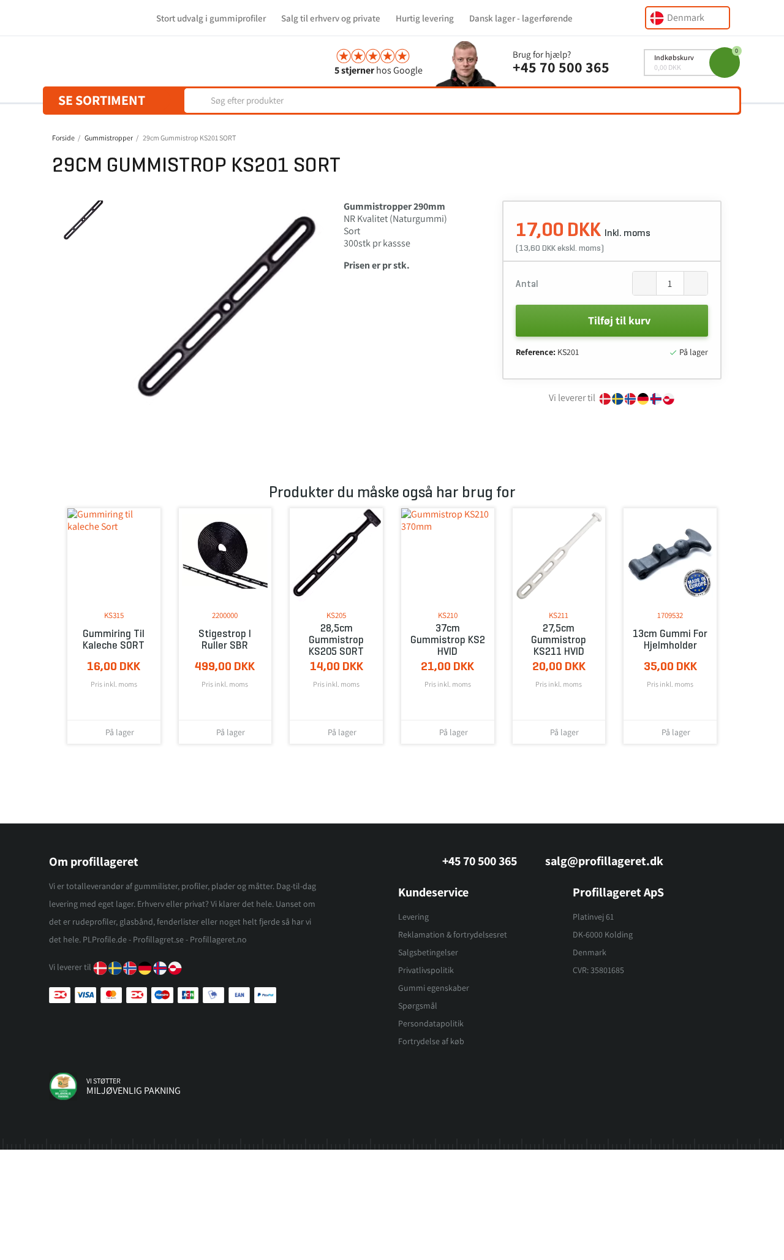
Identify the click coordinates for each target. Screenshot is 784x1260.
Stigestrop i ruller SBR (224, 639)
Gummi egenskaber (433, 987)
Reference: (536, 351)
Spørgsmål (417, 1005)
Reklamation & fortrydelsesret (452, 934)
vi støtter (103, 1080)
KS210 (448, 615)
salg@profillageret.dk (604, 861)
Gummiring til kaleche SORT (114, 639)
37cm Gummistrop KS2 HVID (447, 639)
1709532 (670, 615)
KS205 (336, 615)
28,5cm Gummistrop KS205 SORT (336, 639)
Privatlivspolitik (426, 970)
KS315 (114, 615)
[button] (124, 310)
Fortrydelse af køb (431, 1041)
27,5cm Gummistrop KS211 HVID (558, 639)
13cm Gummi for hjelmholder (670, 639)
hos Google (378, 70)
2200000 (225, 615)
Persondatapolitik (431, 1023)
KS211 (558, 615)
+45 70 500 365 (561, 67)
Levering (413, 916)
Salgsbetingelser (428, 952)
